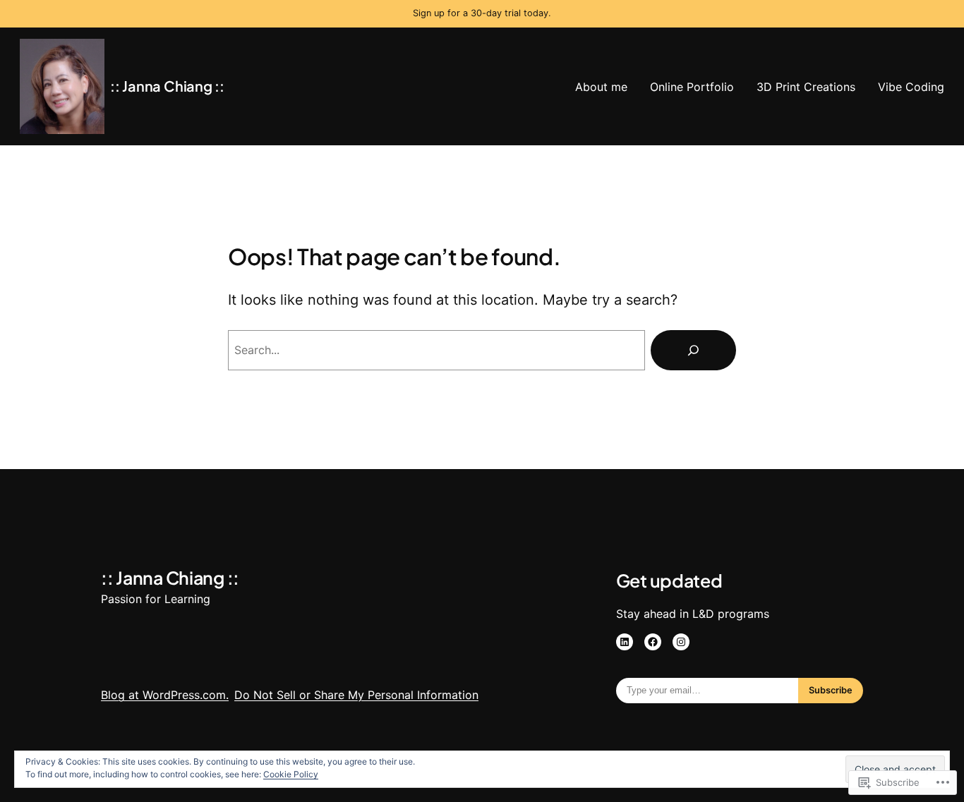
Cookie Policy (290, 774)
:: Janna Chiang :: (167, 86)
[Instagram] (681, 641)
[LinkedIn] (624, 641)
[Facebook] (652, 641)
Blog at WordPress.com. (165, 695)
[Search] (693, 350)
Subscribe (830, 690)
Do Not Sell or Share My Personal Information (356, 695)
